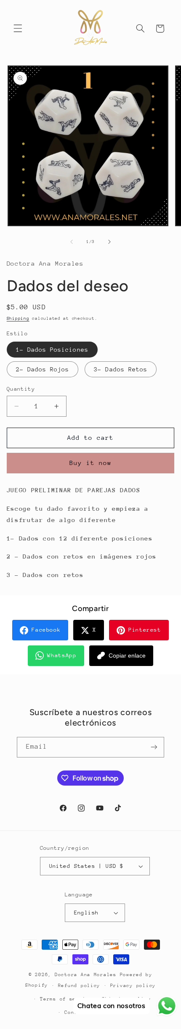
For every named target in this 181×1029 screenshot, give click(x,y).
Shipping (18, 318)
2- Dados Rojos (42, 369)
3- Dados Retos (120, 369)
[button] (17, 28)
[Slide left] (71, 241)
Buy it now (90, 462)
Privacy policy (133, 985)
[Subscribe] (154, 747)
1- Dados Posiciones (52, 349)
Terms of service (66, 999)
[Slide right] (109, 241)
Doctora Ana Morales (87, 974)
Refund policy (79, 985)
